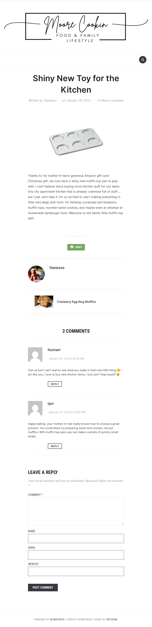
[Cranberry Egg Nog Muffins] (44, 301)
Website (33, 564)
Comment (35, 494)
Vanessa (49, 100)
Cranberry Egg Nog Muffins (76, 302)
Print (78, 247)
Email (32, 547)
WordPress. (58, 619)
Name (31, 531)
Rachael (54, 350)
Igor (51, 403)
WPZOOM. (112, 619)
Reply (55, 384)
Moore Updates (112, 100)
